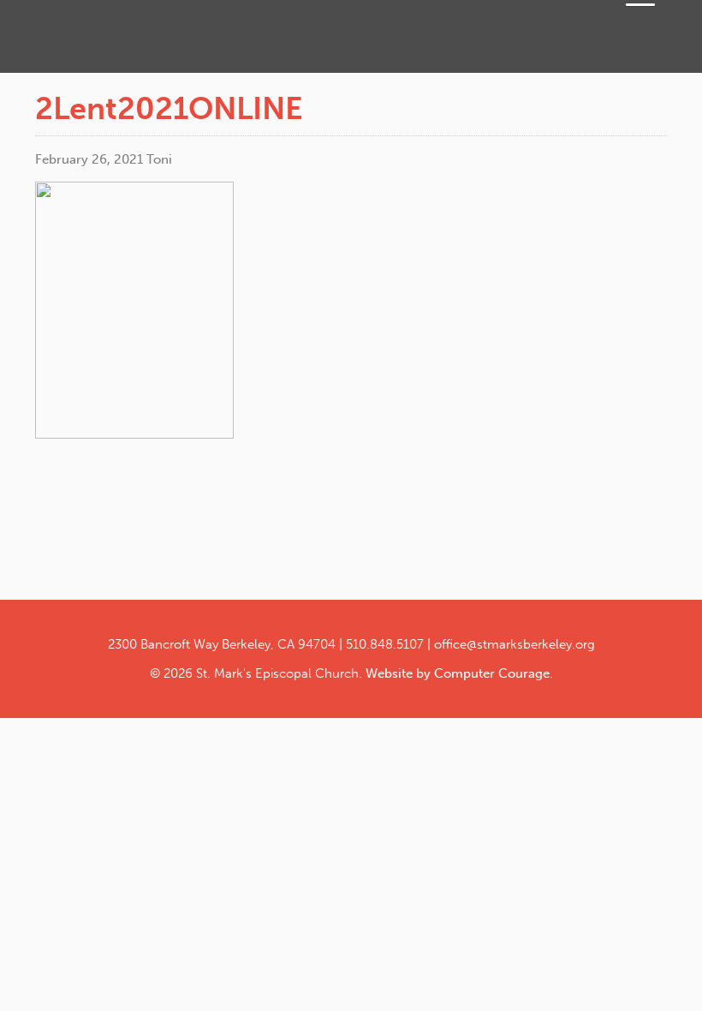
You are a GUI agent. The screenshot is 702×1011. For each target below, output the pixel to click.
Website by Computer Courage (458, 673)
